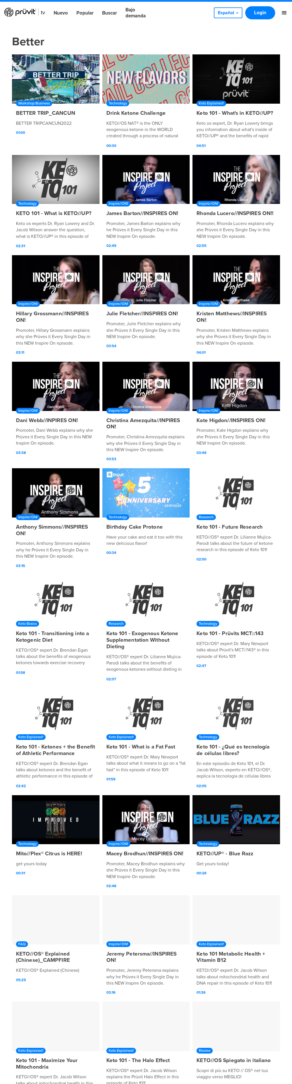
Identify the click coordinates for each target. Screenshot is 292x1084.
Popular (85, 13)
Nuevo (61, 13)
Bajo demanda (135, 13)
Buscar (109, 13)
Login (260, 13)
